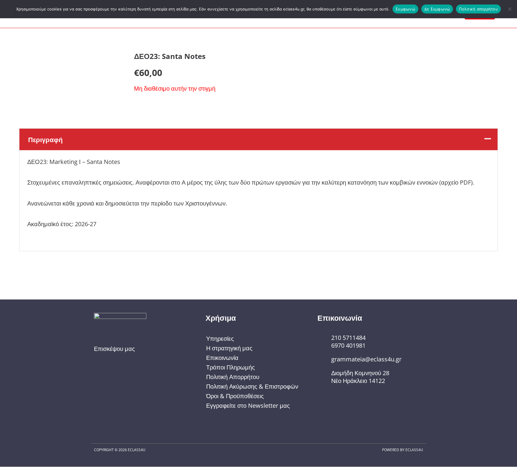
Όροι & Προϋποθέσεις (235, 396)
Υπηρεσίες (220, 338)
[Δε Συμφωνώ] (510, 9)
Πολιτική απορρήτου (478, 9)
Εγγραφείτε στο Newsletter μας (248, 405)
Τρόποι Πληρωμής (230, 367)
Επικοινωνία (222, 358)
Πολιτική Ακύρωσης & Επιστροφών (252, 386)
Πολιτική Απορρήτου (232, 377)
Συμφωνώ (405, 9)
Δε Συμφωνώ (437, 9)
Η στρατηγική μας (229, 348)
